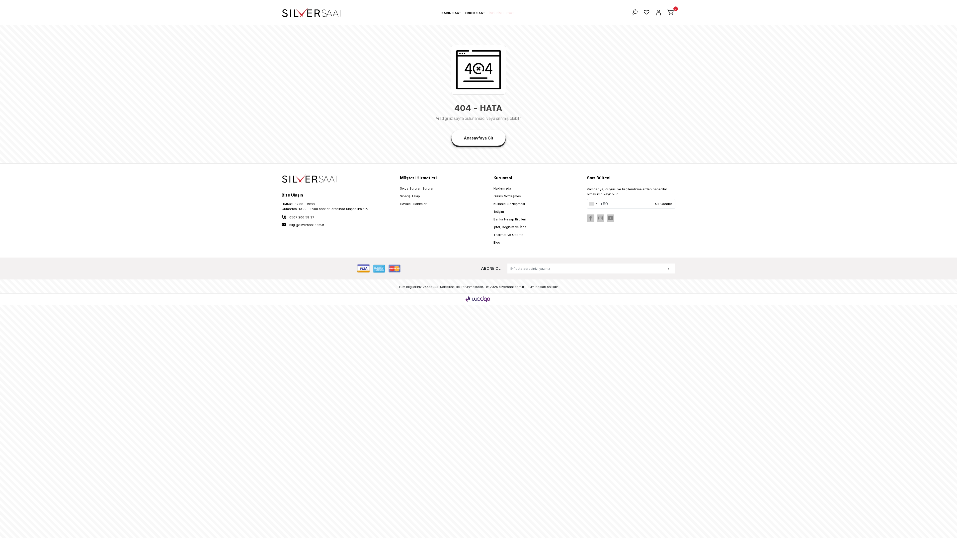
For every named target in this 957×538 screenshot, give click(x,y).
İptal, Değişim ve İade (510, 227)
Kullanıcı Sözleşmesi (509, 204)
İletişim (498, 211)
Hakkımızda (502, 188)
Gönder (666, 204)
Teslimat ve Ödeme (508, 235)
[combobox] (593, 203)
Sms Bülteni (598, 177)
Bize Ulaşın (292, 195)
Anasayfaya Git (478, 137)
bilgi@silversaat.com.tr (306, 225)
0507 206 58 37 (301, 217)
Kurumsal (502, 177)
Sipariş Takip (410, 196)
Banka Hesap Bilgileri (509, 219)
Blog (496, 242)
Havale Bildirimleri (413, 204)
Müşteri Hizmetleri (418, 177)
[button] (451, 13)
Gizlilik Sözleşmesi (507, 196)
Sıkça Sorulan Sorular (417, 188)
